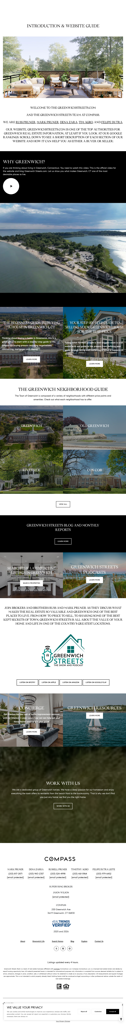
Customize (98, 1011)
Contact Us (99, 941)
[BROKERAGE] (69, 948)
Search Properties (31, 583)
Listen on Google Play (96, 682)
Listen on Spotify (27, 682)
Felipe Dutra (111, 122)
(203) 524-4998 (57, 873)
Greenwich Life (38, 941)
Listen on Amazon (71, 682)
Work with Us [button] (63, 806)
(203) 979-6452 (103, 873)
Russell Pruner (58, 869)
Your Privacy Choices (63, 1021)
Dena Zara (69, 122)
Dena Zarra (36, 869)
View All (63, 504)
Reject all (84, 1011)
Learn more (94, 364)
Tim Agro (86, 122)
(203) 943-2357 (36, 873)
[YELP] (56, 948)
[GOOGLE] (63, 948)
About (22, 941)
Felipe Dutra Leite (104, 869)
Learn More (31, 359)
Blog (72, 941)
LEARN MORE (63, 541)
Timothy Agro (79, 869)
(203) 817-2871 (15, 873)
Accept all (112, 1011)
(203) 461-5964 (79, 873)
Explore (84, 941)
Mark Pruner (48, 122)
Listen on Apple (49, 682)
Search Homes (57, 941)
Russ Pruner (26, 122)
